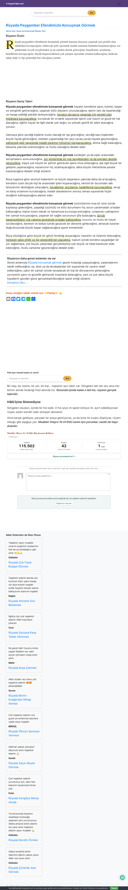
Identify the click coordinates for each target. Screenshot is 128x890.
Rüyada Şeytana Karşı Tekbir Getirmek (22, 634)
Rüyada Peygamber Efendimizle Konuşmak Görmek (50, 25)
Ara (91, 13)
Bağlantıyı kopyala (64, 503)
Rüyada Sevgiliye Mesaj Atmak (23, 800)
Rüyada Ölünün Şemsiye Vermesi (24, 733)
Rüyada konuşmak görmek (45, 262)
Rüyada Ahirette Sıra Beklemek (21, 603)
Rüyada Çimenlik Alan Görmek (22, 869)
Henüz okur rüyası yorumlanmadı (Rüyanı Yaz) (26, 31)
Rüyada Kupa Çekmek (22, 667)
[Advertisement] (64, 81)
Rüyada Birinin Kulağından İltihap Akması (19, 699)
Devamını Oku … (17, 282)
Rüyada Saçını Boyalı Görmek (21, 765)
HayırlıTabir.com (16, 3)
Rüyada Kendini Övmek (23, 840)
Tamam (114, 888)
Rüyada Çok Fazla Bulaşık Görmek (19, 564)
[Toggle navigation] (119, 3)
